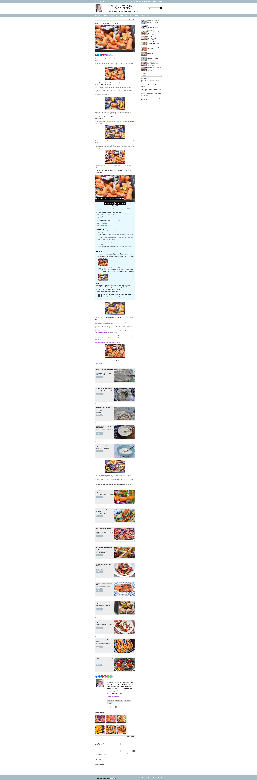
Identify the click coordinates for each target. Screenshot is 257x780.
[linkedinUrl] (116, 730)
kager (127, 705)
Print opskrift (109, 226)
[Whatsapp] (108, 55)
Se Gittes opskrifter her (113, 719)
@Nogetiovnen (120, 318)
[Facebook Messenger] (99, 55)
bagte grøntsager (105, 238)
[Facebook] (96, 55)
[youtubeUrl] (114, 730)
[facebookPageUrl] (107, 730)
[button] (112, 228)
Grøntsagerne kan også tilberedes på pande (104, 364)
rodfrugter (97, 136)
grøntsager (101, 58)
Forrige (128, 19)
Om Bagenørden (134, 1)
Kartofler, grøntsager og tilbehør (109, 237)
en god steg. (124, 144)
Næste (132, 19)
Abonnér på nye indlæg (144, 1)
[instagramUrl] (110, 730)
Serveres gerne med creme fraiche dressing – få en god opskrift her (110, 357)
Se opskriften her (99, 399)
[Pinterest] (102, 55)
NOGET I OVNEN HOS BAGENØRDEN (122, 7)
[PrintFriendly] (111, 55)
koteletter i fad (130, 144)
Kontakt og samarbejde (156, 1)
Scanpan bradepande (102, 248)
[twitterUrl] (108, 730)
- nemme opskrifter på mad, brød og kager (122, 11)
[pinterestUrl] (113, 730)
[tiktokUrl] (111, 730)
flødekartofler (100, 145)
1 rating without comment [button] (114, 766)
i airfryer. (119, 364)
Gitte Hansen (104, 240)
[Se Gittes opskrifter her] (119, 719)
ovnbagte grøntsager (115, 238)
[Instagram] (105, 55)
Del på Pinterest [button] (121, 226)
